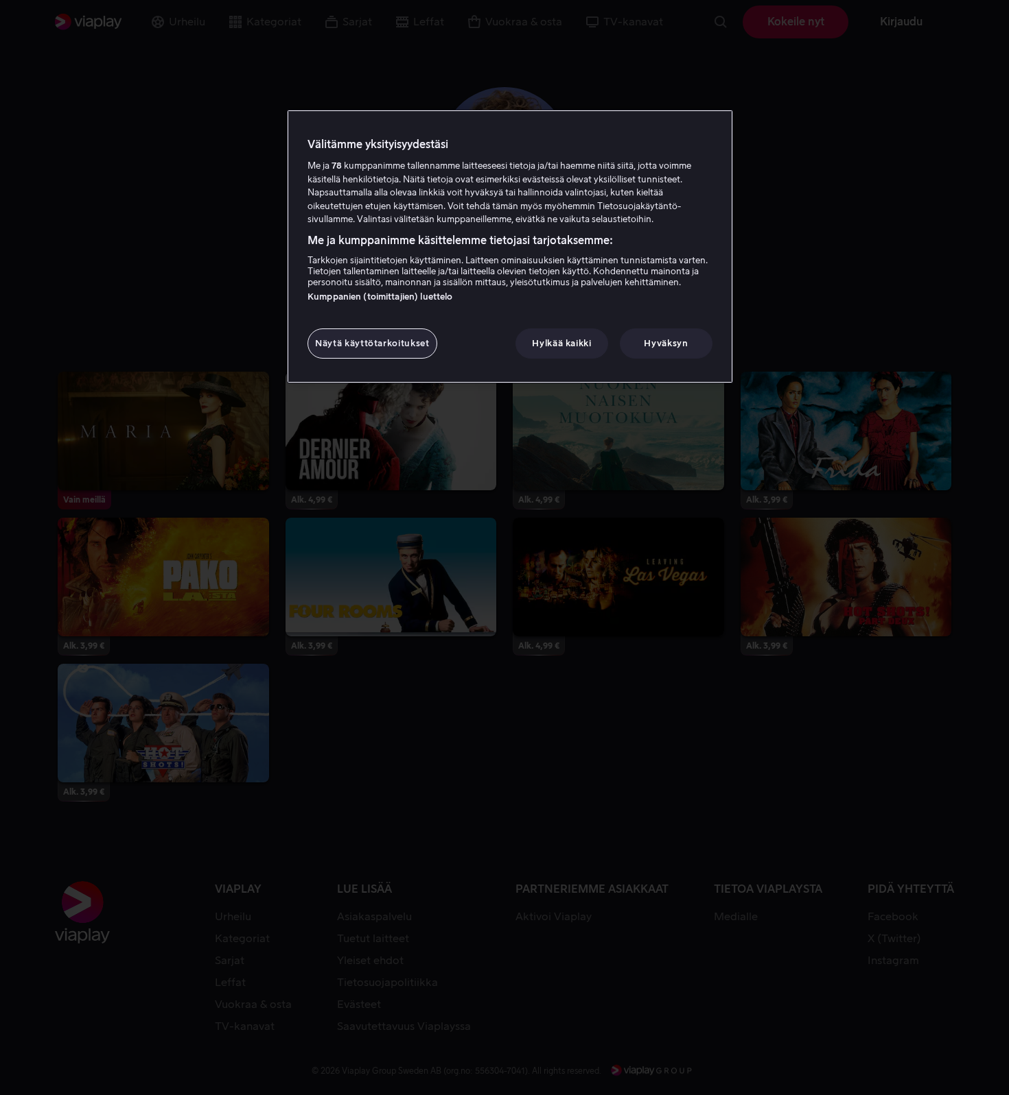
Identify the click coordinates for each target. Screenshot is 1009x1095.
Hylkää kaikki (561, 343)
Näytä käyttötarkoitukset (372, 343)
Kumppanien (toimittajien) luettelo (380, 296)
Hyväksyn (666, 343)
